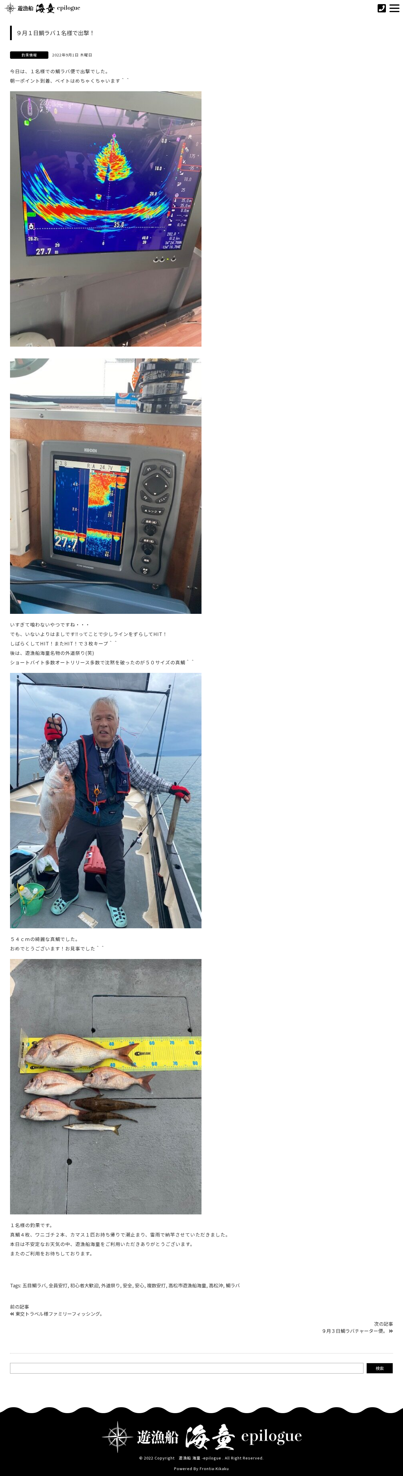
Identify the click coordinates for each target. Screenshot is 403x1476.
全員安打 (58, 1285)
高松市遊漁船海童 (187, 1285)
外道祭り (110, 1285)
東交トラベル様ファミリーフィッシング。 (59, 1313)
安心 (139, 1285)
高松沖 (216, 1285)
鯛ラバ (233, 1285)
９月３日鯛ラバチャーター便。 (355, 1330)
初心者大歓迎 (84, 1285)
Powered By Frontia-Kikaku (201, 1468)
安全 (127, 1285)
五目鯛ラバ (34, 1285)
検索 (380, 1368)
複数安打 (156, 1285)
